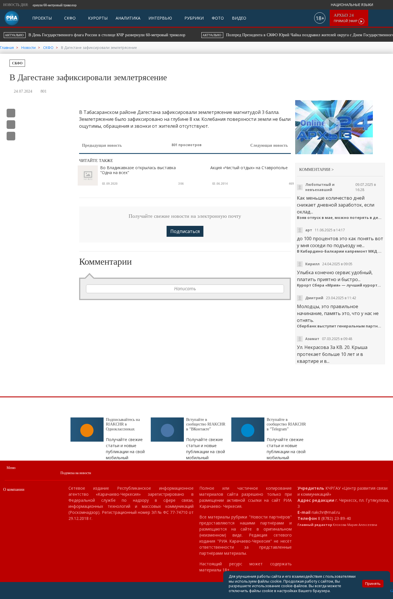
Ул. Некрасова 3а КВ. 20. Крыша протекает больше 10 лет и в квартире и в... (332, 354)
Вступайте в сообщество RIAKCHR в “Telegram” (286, 424)
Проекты (42, 18)
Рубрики (193, 18)
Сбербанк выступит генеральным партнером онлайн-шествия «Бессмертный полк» (340, 326)
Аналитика (128, 18)
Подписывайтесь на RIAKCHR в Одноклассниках (123, 424)
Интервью (160, 18)
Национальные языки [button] (352, 4)
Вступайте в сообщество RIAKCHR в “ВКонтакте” (205, 424)
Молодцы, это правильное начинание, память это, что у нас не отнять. (338, 313)
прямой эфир (346, 18)
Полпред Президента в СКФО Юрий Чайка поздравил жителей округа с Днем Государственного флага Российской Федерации (131, 35)
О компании (13, 489)
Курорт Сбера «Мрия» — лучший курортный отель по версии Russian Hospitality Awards (340, 285)
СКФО (69, 18)
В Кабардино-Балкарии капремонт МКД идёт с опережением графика (340, 251)
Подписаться (185, 231)
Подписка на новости (75, 473)
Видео (239, 18)
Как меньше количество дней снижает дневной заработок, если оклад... (335, 205)
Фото (218, 18)
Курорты (97, 18)
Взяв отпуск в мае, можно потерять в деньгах (340, 217)
